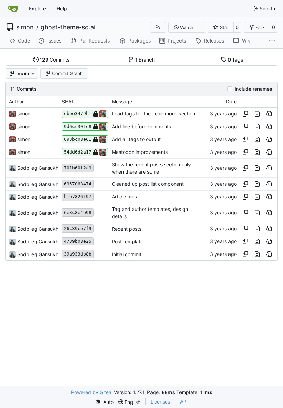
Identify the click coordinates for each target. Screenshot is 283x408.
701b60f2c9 (77, 167)
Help (62, 8)
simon (25, 27)
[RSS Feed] (158, 27)
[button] (183, 27)
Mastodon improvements (140, 152)
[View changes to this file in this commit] (257, 114)
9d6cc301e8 (77, 126)
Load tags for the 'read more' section (153, 114)
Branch (145, 60)
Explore (37, 8)
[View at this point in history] (269, 114)
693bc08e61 (77, 139)
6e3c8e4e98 (77, 212)
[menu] (104, 402)
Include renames (253, 88)
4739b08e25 (77, 241)
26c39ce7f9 (77, 228)
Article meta (125, 197)
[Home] (13, 8)
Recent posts (127, 229)
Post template (127, 241)
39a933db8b (77, 254)
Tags (235, 60)
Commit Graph (67, 73)
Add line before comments (141, 126)
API (184, 402)
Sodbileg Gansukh (37, 168)
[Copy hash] (245, 114)
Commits (54, 60)
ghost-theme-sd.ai (68, 27)
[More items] (271, 41)
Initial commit (127, 254)
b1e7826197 (77, 196)
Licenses (160, 402)
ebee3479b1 (77, 113)
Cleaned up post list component (148, 184)
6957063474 (77, 183)
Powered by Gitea (91, 392)
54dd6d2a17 (77, 152)
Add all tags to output (136, 139)
